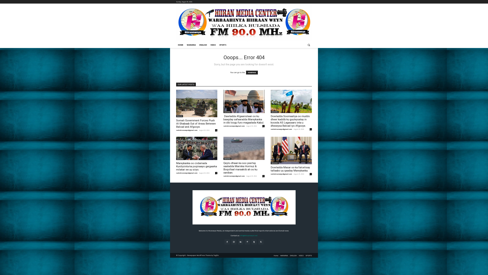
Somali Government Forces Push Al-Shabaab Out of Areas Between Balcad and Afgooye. (196, 123)
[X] (260, 241)
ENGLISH (179, 116)
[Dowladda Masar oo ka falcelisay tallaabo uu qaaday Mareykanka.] (291, 150)
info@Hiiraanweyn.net (248, 236)
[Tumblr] (254, 241)
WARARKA (227, 112)
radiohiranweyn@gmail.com (186, 130)
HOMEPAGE (252, 72)
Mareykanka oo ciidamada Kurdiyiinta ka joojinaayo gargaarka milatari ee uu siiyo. (196, 166)
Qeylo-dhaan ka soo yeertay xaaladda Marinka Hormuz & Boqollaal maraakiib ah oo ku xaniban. (240, 168)
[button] (309, 45)
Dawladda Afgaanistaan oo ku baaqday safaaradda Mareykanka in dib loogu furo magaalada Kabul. (243, 119)
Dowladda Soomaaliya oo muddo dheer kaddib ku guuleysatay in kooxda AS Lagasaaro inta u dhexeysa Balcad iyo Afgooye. (290, 121)
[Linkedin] (240, 241)
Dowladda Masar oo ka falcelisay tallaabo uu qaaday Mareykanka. (290, 169)
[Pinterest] (247, 241)
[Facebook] (227, 241)
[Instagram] (233, 241)
